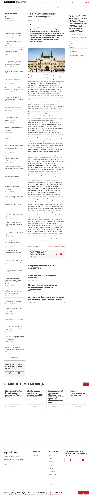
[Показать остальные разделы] (67, 6)
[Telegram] (86, 2)
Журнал (51, 477)
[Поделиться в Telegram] (56, 254)
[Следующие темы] (87, 384)
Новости (63, 246)
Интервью (26, 7)
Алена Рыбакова (36, 246)
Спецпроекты (58, 7)
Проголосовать (74, 55)
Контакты (35, 455)
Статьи (8, 7)
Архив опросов (78, 59)
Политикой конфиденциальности (51, 494)
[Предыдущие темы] (84, 384)
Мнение (35, 7)
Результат (82, 55)
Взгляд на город (56, 246)
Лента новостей (11, 13)
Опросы (51, 484)
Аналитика (17, 7)
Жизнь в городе (46, 7)
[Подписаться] (88, 2)
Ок (83, 493)
